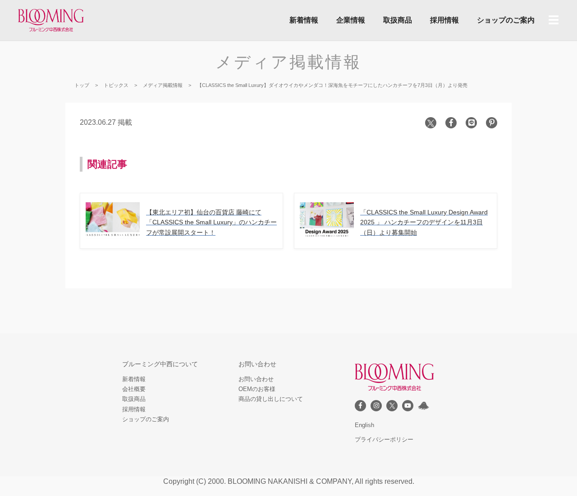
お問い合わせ (256, 379)
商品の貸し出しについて (270, 399)
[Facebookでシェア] (451, 122)
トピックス (116, 85)
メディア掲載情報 (288, 62)
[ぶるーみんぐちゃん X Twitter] (423, 405)
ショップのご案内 (506, 20)
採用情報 (444, 20)
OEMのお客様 (256, 389)
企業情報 (350, 20)
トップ (81, 85)
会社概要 (134, 389)
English (364, 425)
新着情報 (303, 20)
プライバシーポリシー (384, 439)
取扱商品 (397, 20)
